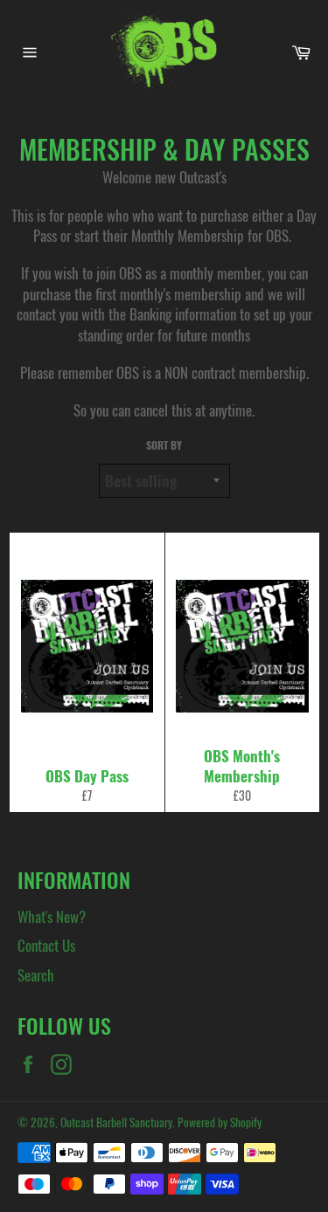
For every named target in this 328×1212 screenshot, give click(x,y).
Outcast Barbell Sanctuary (116, 1122)
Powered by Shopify (220, 1122)
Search (35, 975)
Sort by (164, 445)
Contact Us (46, 945)
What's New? (51, 916)
